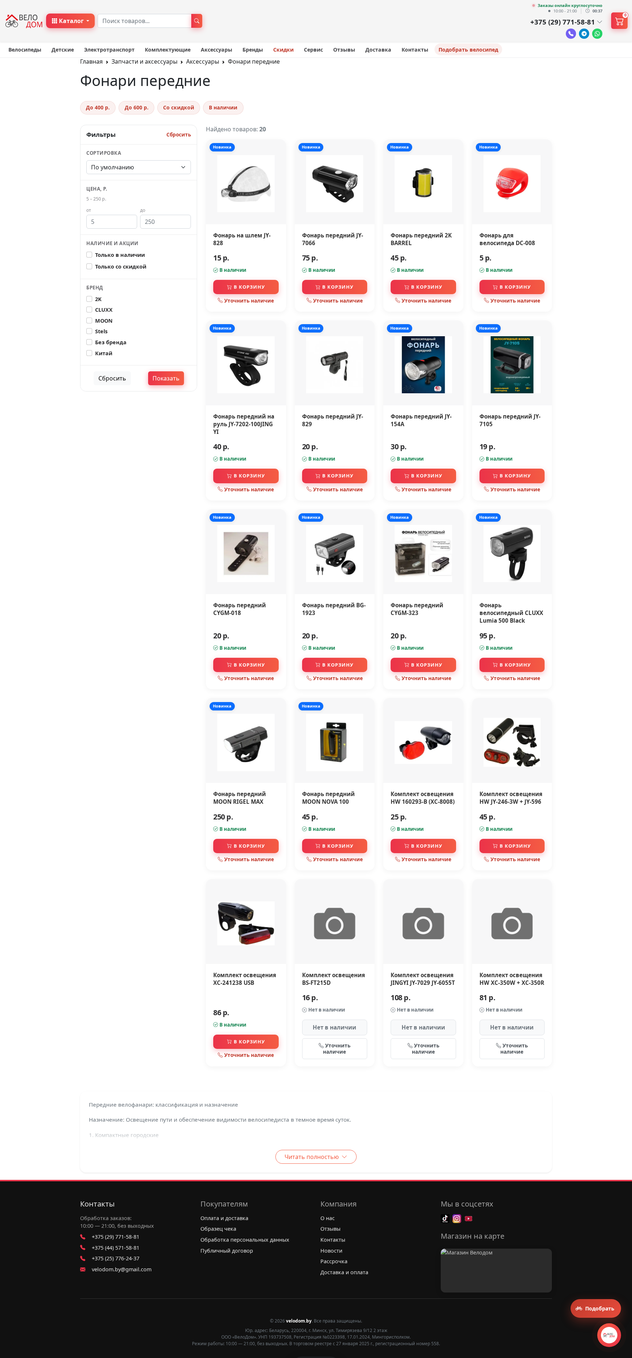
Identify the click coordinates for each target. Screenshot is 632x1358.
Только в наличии (120, 254)
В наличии (223, 107)
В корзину (249, 287)
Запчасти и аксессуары (144, 61)
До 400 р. (98, 107)
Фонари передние (254, 61)
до (142, 210)
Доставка (378, 49)
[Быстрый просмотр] (278, 177)
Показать (166, 378)
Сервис (313, 49)
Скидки (283, 49)
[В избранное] (278, 149)
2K (98, 299)
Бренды (252, 49)
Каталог (71, 21)
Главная (91, 61)
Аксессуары (216, 49)
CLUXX (104, 309)
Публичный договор (226, 1250)
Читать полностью (312, 1157)
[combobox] (145, 21)
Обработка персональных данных (244, 1239)
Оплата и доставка (224, 1218)
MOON (104, 320)
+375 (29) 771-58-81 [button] (562, 21)
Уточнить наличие (249, 300)
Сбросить (178, 134)
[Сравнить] (278, 163)
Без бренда (111, 342)
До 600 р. (136, 107)
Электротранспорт (109, 49)
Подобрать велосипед (468, 49)
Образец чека (218, 1228)
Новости (331, 1250)
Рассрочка (333, 1261)
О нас (327, 1218)
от (88, 210)
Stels (101, 331)
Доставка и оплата (344, 1272)
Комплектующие (168, 49)
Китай (103, 353)
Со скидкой (178, 107)
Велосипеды (24, 49)
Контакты (415, 49)
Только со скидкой (120, 266)
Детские (63, 49)
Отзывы (344, 49)
